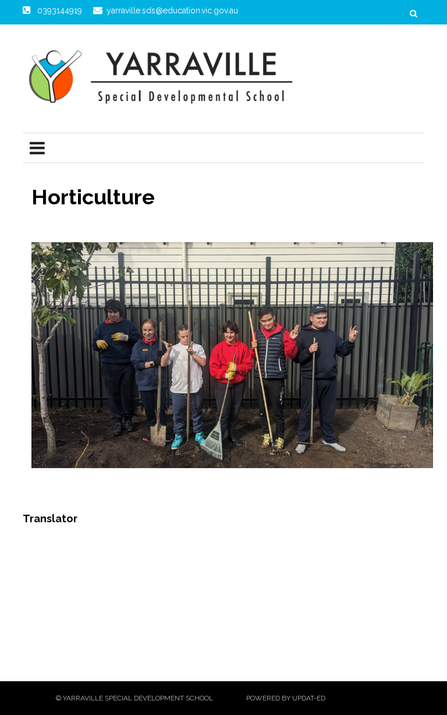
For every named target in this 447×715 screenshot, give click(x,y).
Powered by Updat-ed (285, 698)
